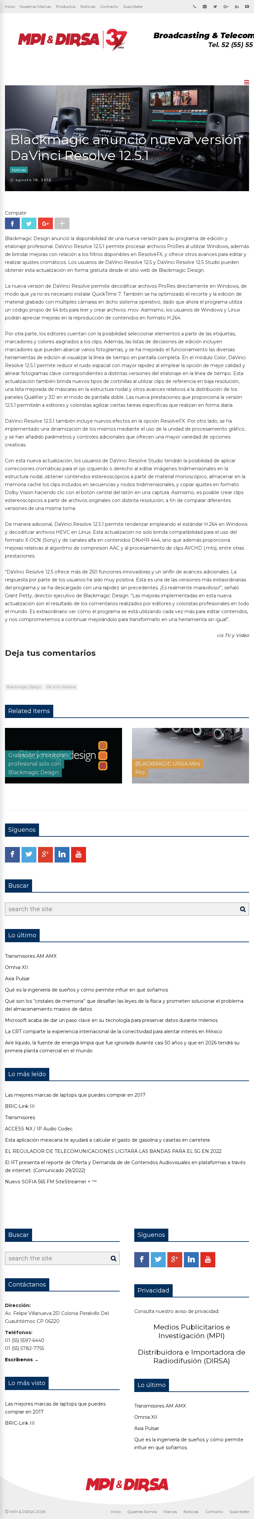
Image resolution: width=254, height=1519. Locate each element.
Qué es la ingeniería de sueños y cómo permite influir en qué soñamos (86, 990)
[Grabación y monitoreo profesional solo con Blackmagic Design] (63, 782)
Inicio (10, 6)
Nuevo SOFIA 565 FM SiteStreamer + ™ (51, 1182)
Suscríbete (133, 6)
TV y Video (237, 635)
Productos (65, 6)
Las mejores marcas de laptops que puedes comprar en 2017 (75, 1095)
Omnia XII (16, 967)
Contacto (109, 6)
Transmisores (20, 1117)
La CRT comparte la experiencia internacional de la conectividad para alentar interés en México (113, 1031)
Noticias (87, 6)
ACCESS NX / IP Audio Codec (39, 1129)
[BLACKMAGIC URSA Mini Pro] (190, 782)
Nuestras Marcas (35, 6)
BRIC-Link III (20, 1106)
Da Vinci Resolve (61, 687)
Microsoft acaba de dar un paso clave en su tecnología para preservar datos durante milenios (111, 1020)
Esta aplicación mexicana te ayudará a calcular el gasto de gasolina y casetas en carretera (107, 1140)
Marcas (170, 1511)
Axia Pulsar (17, 979)
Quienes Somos (142, 1511)
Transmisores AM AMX (31, 956)
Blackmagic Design (24, 687)
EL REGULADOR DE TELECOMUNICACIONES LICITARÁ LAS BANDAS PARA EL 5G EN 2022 (113, 1151)
